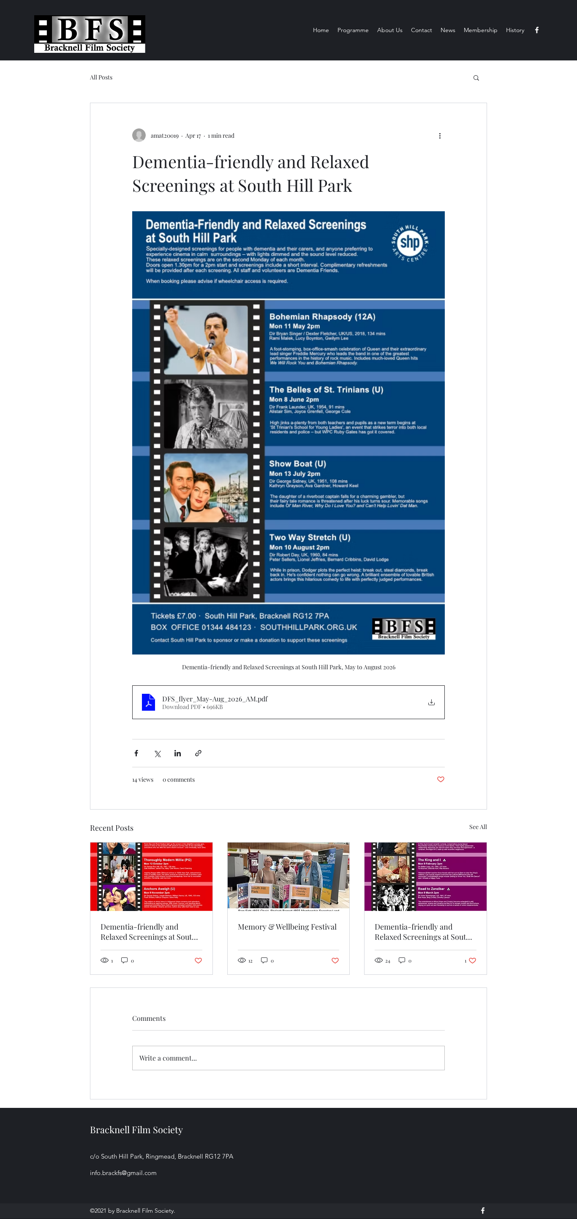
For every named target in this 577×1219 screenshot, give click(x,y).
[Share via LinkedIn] (178, 753)
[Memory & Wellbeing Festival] (289, 877)
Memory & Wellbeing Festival (287, 927)
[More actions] (440, 135)
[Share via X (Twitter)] (157, 753)
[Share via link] (198, 753)
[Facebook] (537, 30)
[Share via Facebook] (136, 753)
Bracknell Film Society (136, 1129)
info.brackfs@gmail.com (123, 1173)
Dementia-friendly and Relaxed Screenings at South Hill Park (148, 932)
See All (478, 827)
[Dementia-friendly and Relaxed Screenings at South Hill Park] (151, 877)
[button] (476, 77)
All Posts (101, 77)
